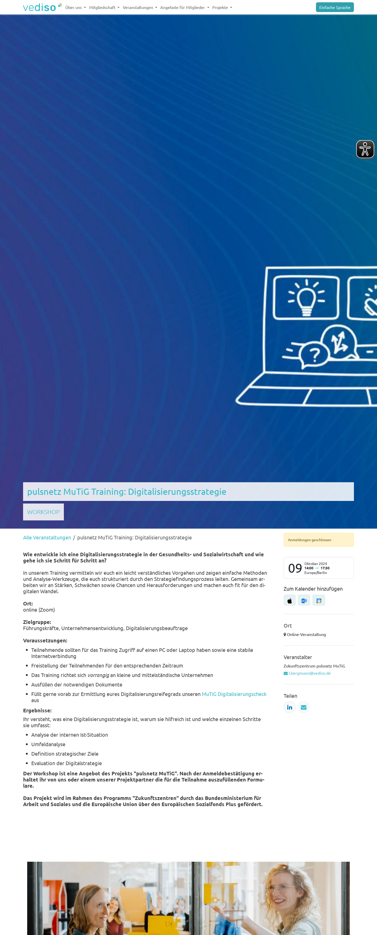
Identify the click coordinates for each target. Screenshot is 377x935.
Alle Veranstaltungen (47, 537)
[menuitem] (75, 7)
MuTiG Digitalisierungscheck (234, 694)
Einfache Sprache (335, 7)
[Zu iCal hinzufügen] (290, 600)
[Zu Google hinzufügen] (318, 600)
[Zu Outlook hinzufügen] (304, 600)
